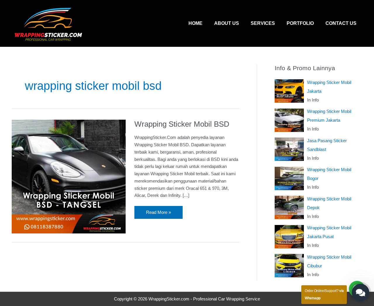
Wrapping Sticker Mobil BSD (181, 124)
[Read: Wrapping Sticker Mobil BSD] (69, 175)
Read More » (158, 210)
